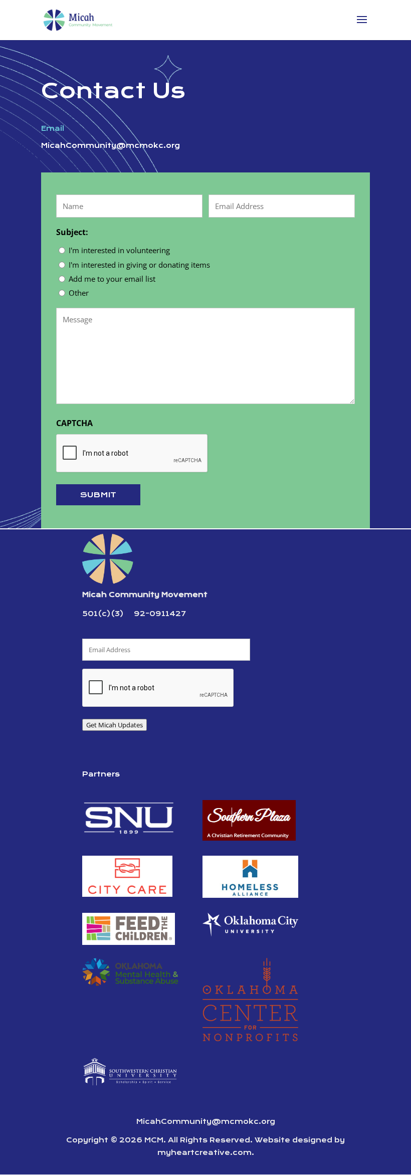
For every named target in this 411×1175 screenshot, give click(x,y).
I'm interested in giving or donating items (139, 265)
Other (79, 293)
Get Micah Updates (114, 724)
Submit (98, 494)
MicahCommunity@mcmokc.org (205, 1121)
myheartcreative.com (204, 1152)
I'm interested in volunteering (119, 250)
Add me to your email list (112, 279)
